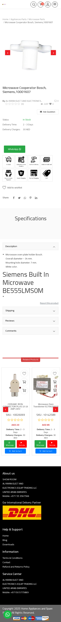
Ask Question (49, 112)
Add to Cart (17, 451)
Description (11, 246)
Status (6, 119)
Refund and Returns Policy (16, 566)
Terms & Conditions (13, 558)
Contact (6, 562)
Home (5, 19)
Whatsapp (10, 445)
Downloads (8, 544)
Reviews (9, 320)
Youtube (22, 445)
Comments (10, 331)
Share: (6, 197)
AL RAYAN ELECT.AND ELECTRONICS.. (24, 101)
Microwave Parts (37, 19)
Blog (5, 540)
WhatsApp (13, 149)
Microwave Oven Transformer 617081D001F (45, 405)
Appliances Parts (18, 19)
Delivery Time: (10, 124)
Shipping (9, 310)
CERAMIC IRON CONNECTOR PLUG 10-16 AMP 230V (15, 406)
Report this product (49, 303)
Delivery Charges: (11, 129)
